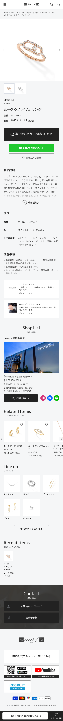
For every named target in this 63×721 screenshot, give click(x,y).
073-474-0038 (13, 380)
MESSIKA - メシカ (47, 13)
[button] (51, 4)
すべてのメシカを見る (31, 529)
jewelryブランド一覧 (29, 13)
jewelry (14, 13)
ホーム (6, 13)
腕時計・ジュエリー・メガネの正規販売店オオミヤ (34, 705)
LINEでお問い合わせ (33, 148)
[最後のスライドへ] (4, 50)
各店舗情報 (31, 617)
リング (6, 15)
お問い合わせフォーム (31, 606)
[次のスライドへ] (59, 50)
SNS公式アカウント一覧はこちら (31, 656)
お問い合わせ (23, 398)
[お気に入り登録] (21, 424)
